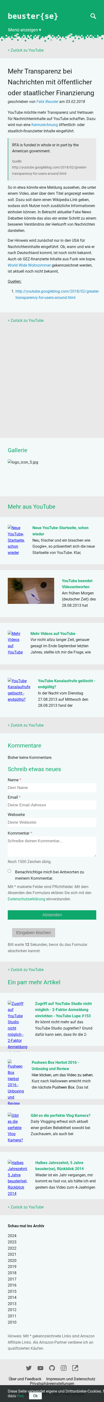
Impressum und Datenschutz (70, 1379)
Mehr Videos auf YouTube (52, 633)
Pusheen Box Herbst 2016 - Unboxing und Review (55, 1065)
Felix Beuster (48, 101)
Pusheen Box (63, 1087)
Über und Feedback (25, 1379)
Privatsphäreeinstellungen (52, 1383)
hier (20, 1396)
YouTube (40, 1367)
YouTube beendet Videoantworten (77, 584)
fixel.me (75, 1367)
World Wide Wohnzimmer (29, 265)
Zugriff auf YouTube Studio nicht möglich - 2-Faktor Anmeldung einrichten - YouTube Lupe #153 (63, 1009)
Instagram (64, 1367)
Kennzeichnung (44, 124)
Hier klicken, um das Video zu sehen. (63, 1075)
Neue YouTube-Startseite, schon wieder (60, 531)
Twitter (29, 1367)
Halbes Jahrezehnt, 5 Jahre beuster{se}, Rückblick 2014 (59, 1165)
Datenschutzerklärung (26, 899)
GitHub (52, 1367)
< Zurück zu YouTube (26, 50)
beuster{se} (33, 16)
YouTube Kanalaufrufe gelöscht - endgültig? (66, 684)
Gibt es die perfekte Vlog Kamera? (60, 1115)
